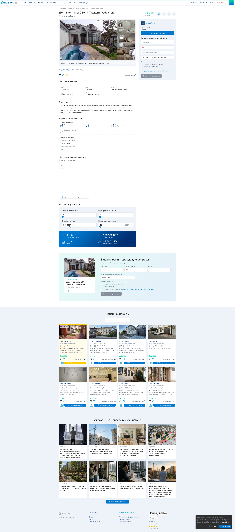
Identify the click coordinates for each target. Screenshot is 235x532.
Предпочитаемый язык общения (111, 274)
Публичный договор (125, 521)
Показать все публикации (117, 502)
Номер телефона (130, 266)
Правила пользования (126, 515)
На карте (88, 63)
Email (150, 266)
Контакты (92, 519)
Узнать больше (224, 523)
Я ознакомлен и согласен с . (156, 71)
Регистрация (222, 3)
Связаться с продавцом (151, 76)
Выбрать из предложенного (153, 64)
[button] (16, 2)
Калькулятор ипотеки (101, 63)
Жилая (70, 9)
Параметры (79, 63)
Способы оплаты (94, 521)
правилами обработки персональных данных (156, 71)
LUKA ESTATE (150, 24)
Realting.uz (62, 9)
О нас (91, 517)
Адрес (63, 63)
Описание (70, 63)
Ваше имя (104, 266)
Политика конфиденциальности (129, 517)
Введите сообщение (148, 62)
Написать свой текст (150, 67)
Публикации (93, 513)
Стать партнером (94, 515)
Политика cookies (124, 519)
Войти (212, 3)
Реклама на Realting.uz (126, 513)
